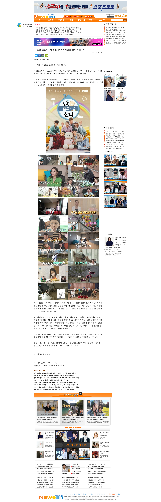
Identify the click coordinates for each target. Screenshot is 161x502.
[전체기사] (81, 21)
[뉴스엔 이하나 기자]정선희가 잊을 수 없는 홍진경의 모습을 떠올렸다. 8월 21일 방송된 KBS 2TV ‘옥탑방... (98, 422)
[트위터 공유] (36, 55)
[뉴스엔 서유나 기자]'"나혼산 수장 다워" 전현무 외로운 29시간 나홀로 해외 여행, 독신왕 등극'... (72, 422)
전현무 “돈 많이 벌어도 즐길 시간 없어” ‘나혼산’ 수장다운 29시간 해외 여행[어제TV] (72, 418)
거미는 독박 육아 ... (76, 471)
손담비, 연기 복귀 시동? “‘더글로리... (96, 468)
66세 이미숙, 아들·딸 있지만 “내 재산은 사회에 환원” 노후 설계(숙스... (56, 382)
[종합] (71, 21)
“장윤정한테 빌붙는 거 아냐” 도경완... (96, 477)
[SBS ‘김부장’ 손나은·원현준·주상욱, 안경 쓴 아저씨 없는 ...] (115, 166)
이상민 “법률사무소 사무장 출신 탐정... (70, 480)
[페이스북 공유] (39, 55)
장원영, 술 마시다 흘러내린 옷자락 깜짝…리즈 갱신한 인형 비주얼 (56, 31)
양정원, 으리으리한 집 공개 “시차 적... (45, 466)
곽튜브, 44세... (65, 473)
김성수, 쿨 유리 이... (76, 468)
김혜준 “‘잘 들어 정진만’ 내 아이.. (112, 255)
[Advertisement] (115, 57)
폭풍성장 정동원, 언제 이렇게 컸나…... (45, 471)
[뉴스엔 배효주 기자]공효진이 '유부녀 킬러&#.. (49, 456)
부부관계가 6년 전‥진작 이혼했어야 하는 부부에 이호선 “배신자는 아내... (57, 378)
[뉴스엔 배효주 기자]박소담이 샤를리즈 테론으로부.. (49, 437)
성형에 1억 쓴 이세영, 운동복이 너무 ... (70, 482)
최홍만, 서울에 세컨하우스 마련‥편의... (46, 480)
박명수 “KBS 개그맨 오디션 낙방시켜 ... (45, 473)
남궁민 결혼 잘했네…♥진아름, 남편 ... (96, 473)
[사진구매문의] (110, 17)
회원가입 (112, 15)
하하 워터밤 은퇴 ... (76, 466)
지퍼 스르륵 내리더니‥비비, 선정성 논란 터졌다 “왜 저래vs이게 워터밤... (56, 385)
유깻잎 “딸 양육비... (76, 473)
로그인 (107, 15)
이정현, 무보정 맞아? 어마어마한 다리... (96, 464)
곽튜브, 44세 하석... (76, 464)
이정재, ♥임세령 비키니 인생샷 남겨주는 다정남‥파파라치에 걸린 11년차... (59, 32)
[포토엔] (92, 21)
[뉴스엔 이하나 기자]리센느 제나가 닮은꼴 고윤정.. (104, 447)
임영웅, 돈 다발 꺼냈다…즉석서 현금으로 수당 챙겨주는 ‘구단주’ (54, 375)
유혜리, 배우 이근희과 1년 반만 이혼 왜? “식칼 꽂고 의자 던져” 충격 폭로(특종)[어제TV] (126, 34)
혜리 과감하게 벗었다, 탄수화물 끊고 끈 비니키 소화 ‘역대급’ (55, 34)
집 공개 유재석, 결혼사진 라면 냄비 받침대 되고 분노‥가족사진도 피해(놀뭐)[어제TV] (126, 31)
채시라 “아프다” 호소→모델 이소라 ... (96, 466)
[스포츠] (51, 21)
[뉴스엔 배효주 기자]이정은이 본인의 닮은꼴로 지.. (49, 447)
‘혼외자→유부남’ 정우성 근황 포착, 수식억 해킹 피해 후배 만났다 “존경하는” (124, 29)
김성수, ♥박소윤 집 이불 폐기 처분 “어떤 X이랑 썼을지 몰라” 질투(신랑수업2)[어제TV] (126, 38)
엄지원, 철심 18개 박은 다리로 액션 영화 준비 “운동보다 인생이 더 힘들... (56, 387)
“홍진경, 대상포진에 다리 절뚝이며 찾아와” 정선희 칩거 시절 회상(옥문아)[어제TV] (97, 418)
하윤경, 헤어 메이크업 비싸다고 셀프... (70, 477)
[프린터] (46, 55)
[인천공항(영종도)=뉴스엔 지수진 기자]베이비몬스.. (104, 437)
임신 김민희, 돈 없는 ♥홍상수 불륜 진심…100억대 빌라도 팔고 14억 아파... (59, 29)
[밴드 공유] (42, 55)
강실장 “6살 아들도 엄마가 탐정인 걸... (45, 487)
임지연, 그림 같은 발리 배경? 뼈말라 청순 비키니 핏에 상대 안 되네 (121, 36)
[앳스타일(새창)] (121, 17)
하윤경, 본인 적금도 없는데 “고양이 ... (96, 480)
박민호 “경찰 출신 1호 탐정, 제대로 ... (70, 484)
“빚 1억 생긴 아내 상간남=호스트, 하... (45, 482)
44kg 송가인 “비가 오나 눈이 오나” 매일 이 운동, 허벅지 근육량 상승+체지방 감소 (124, 40)
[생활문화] (61, 21)
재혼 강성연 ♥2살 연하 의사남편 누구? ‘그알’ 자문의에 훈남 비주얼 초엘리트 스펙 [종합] (126, 44)
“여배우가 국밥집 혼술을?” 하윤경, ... (70, 487)
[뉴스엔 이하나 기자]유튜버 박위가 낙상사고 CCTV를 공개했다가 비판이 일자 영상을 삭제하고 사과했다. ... (47, 422)
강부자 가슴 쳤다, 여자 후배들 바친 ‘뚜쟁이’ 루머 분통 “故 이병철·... (55, 373)
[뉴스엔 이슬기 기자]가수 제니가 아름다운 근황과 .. (104, 456)
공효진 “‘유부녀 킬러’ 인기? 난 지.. (113, 249)
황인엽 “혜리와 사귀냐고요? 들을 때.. (113, 251)
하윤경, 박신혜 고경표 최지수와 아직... (96, 482)
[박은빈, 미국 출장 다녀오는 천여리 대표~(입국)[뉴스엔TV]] (115, 194)
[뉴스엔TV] (102, 21)
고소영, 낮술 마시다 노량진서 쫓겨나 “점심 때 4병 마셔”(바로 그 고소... (58, 27)
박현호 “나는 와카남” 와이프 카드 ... (96, 487)
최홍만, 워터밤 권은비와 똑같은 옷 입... (45, 484)
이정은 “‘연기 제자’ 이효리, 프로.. (112, 247)
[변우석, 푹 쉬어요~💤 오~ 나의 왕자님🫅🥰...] (115, 180)
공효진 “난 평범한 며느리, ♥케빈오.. (113, 253)
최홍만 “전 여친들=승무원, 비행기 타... (45, 477)
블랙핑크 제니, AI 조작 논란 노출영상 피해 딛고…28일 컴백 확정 (54, 389)
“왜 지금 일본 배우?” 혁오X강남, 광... (96, 484)
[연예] (40, 21)
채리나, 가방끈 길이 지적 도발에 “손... (45, 468)
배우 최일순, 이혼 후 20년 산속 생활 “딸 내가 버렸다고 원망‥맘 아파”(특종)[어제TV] (125, 27)
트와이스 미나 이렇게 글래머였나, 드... (45, 464)
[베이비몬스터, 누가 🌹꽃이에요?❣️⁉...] (115, 207)
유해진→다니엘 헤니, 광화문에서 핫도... (96, 471)
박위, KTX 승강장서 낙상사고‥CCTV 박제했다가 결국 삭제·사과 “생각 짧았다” (47, 418)
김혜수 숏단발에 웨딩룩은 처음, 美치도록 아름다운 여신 (51, 380)
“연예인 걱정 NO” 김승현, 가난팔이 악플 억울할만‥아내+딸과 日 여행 (122, 42)
